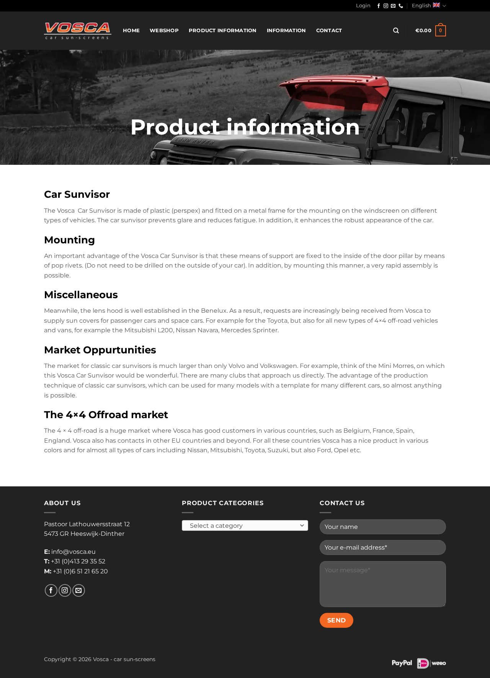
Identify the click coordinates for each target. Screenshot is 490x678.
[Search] (396, 30)
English (421, 5)
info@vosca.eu (73, 551)
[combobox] (245, 525)
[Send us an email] (393, 6)
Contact (329, 30)
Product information (223, 30)
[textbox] (243, 525)
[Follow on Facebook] (378, 6)
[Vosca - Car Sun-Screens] (77, 31)
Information (286, 30)
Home (131, 30)
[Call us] (401, 6)
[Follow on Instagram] (386, 6)
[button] (363, 5)
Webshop (164, 30)
